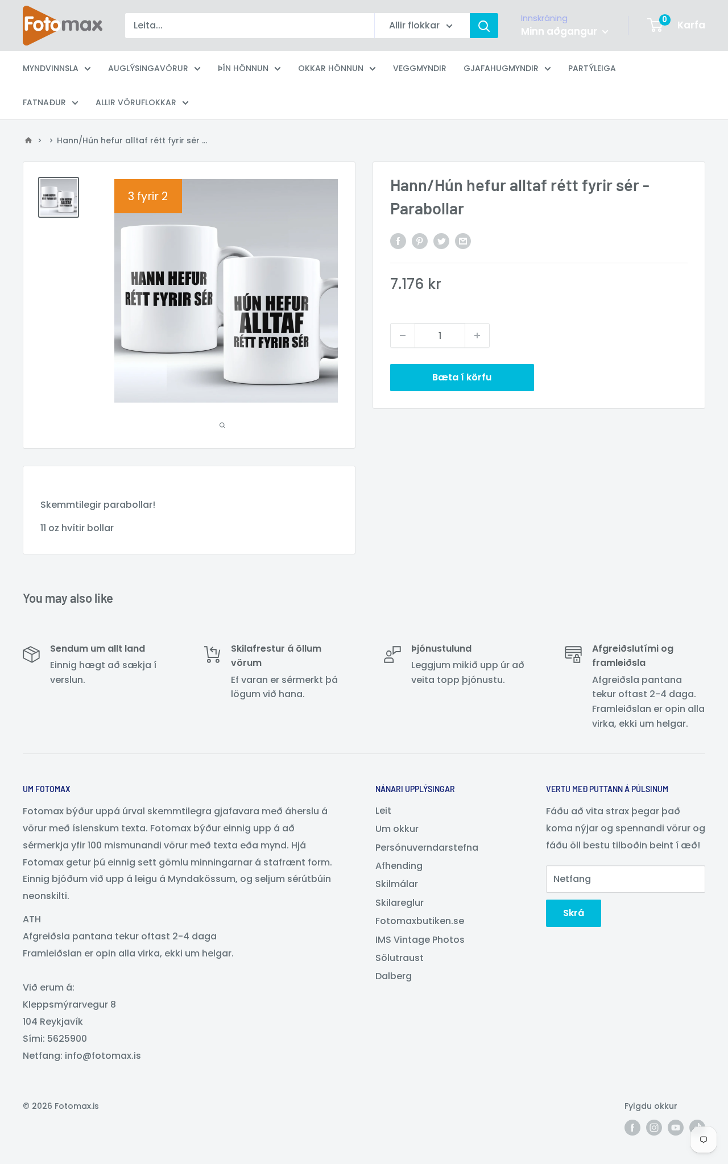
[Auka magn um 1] (477, 335)
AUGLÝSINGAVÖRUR (148, 68)
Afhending (399, 865)
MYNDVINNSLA (50, 68)
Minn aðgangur (560, 31)
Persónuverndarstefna (426, 847)
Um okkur (397, 828)
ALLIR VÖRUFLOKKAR (136, 102)
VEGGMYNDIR (419, 68)
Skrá (573, 912)
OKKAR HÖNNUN (330, 68)
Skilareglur (399, 902)
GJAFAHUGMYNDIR (501, 68)
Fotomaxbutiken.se (419, 920)
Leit (383, 810)
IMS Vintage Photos (420, 939)
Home (28, 140)
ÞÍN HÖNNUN (243, 68)
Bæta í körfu (461, 377)
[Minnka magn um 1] (403, 335)
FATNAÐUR (44, 102)
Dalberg (393, 976)
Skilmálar (396, 883)
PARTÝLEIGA (592, 68)
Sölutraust (399, 957)
